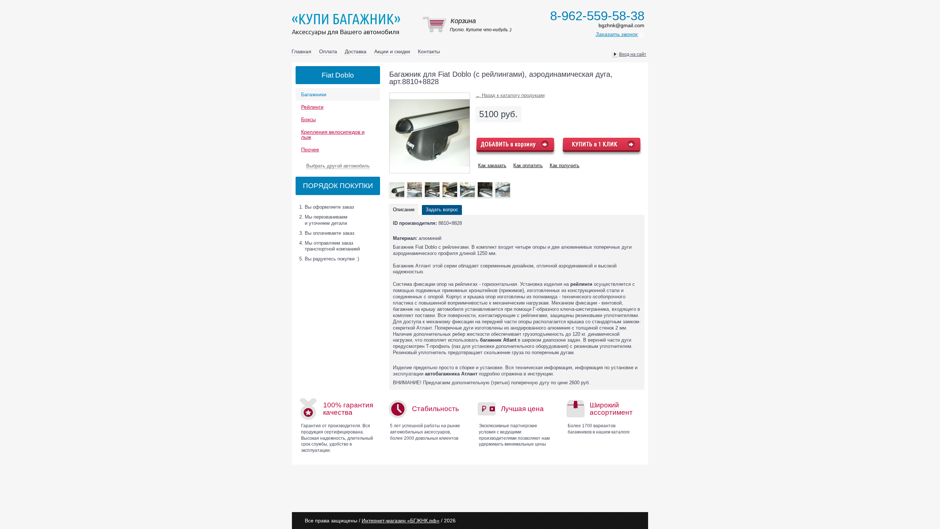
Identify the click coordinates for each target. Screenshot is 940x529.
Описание (404, 209)
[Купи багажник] (348, 24)
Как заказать (492, 165)
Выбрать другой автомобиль (338, 166)
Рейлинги (312, 107)
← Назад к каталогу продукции (510, 95)
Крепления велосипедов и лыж (333, 134)
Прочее (310, 149)
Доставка (355, 51)
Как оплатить (528, 165)
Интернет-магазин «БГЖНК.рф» (401, 520)
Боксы (308, 119)
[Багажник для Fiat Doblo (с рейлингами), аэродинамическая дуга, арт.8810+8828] (397, 189)
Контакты (429, 51)
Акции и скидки (392, 51)
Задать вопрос (442, 209)
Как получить (564, 165)
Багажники (313, 94)
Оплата (328, 51)
